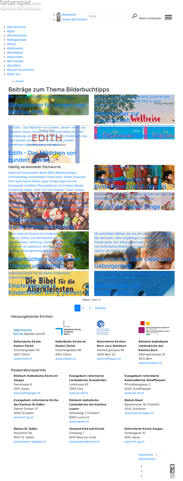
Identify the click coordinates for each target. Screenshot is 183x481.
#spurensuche (16, 27)
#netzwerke (15, 48)
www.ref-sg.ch (23, 417)
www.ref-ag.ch (134, 441)
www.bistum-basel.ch (139, 413)
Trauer (70, 190)
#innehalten (15, 52)
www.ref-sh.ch (134, 393)
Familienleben (37, 177)
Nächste (100, 308)
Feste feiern (55, 177)
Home (20, 81)
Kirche (72, 181)
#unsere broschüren (20, 69)
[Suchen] (134, 16)
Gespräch (79, 177)
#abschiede (15, 57)
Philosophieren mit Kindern (55, 185)
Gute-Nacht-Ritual (28, 181)
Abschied (15, 172)
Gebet (68, 177)
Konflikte (30, 185)
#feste (11, 44)
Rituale (78, 185)
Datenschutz (147, 459)
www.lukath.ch (79, 421)
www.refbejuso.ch (109, 358)
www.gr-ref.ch (78, 393)
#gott (11, 31)
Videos (79, 190)
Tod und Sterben (53, 190)
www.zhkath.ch (65, 358)
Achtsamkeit (30, 172)
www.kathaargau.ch (27, 393)
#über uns (14, 74)
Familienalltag (18, 177)
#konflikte (14, 65)
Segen (28, 190)
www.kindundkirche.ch (84, 441)
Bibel (52, 172)
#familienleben (17, 35)
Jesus (45, 181)
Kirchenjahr (16, 185)
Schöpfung (16, 190)
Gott (11, 181)
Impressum (146, 454)
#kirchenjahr (15, 61)
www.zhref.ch (23, 358)
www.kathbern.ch (150, 363)
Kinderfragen (58, 181)
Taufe (37, 190)
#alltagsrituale (16, 39)
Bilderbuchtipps (66, 172)
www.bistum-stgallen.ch (30, 441)
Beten (43, 172)
